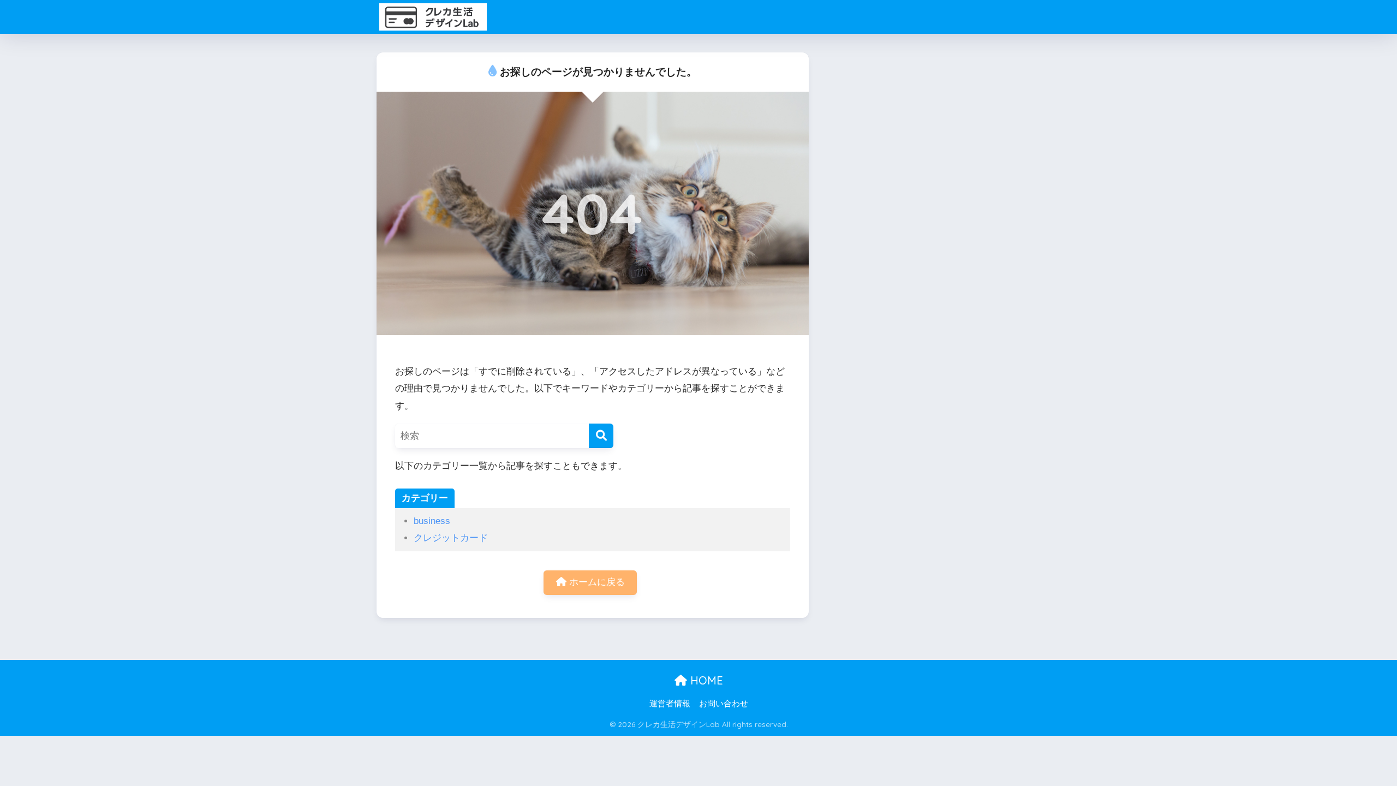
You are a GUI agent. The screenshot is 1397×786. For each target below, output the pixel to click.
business (432, 521)
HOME (705, 680)
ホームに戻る (595, 582)
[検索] (601, 436)
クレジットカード (451, 538)
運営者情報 (669, 703)
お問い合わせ (723, 703)
